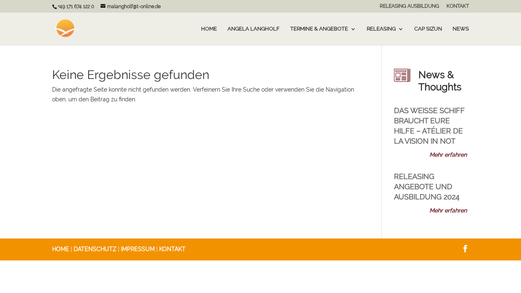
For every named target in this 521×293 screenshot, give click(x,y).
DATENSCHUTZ (95, 249)
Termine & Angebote (319, 29)
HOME (60, 249)
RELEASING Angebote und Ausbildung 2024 (427, 186)
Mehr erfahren (448, 154)
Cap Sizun (428, 29)
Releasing (381, 29)
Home (209, 29)
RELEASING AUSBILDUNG (409, 6)
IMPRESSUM (138, 249)
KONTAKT (458, 6)
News (461, 29)
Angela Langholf (254, 29)
